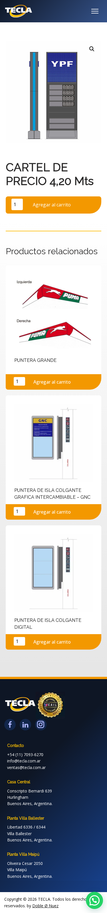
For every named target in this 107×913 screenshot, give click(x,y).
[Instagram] (41, 724)
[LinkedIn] (25, 724)
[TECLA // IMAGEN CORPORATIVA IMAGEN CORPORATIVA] (18, 11)
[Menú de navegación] (95, 11)
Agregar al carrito (52, 205)
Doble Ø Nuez (45, 905)
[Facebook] (10, 724)
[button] (92, 49)
